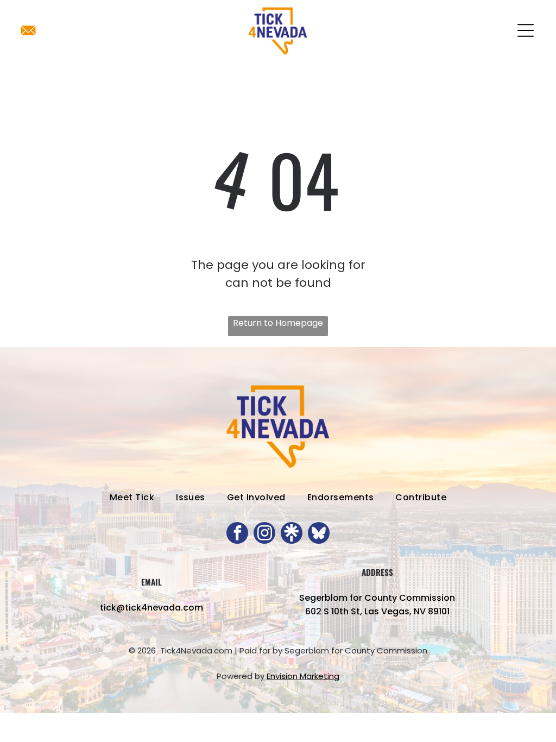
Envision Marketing (303, 676)
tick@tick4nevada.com (151, 607)
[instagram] (264, 534)
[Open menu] (525, 30)
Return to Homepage (278, 323)
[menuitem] (132, 497)
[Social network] (291, 534)
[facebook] (237, 534)
